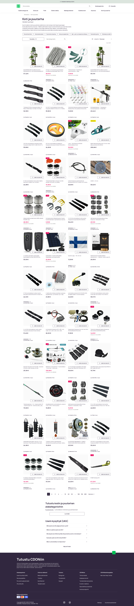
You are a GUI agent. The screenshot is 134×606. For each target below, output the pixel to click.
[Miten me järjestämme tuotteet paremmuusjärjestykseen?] (92, 39)
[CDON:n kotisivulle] (18, 6)
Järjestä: (96, 39)
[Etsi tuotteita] (89, 6)
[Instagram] (64, 602)
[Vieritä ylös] (114, 552)
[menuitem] (23, 10)
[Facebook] (70, 602)
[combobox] (57, 6)
